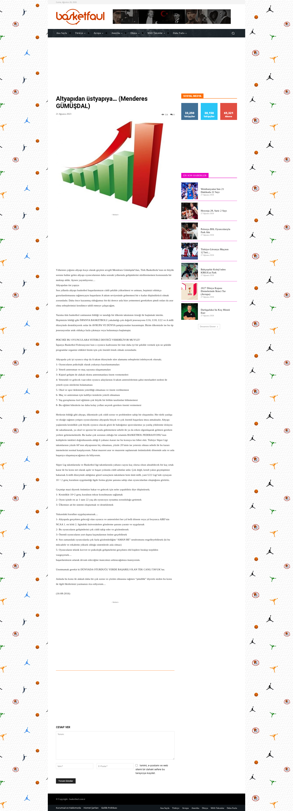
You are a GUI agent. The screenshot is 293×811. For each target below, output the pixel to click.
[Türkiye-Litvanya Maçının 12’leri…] (189, 251)
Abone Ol (228, 104)
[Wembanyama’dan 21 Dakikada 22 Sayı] (189, 190)
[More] (157, 661)
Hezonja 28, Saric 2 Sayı (214, 210)
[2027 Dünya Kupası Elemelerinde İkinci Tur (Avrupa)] (189, 291)
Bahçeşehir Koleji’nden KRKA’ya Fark (213, 271)
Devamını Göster (208, 326)
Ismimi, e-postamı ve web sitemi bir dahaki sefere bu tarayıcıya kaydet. (151, 769)
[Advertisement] (146, 69)
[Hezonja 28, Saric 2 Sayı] (189, 211)
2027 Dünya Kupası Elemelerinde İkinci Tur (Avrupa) (213, 291)
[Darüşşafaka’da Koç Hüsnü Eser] (189, 311)
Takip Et (189, 104)
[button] (233, 33)
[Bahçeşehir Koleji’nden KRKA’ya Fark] (189, 271)
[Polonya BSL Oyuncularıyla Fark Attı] (189, 231)
